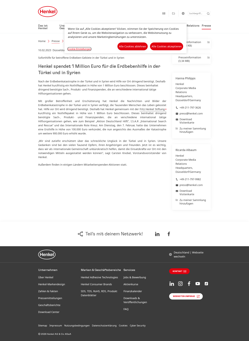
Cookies (123, 325)
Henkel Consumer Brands (96, 284)
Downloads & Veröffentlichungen (135, 300)
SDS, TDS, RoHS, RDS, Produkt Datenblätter (99, 293)
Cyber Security (138, 325)
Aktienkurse (130, 284)
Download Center (48, 312)
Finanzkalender (132, 291)
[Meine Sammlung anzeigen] (173, 13)
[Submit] (208, 13)
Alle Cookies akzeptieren (167, 46)
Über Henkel (45, 277)
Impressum (55, 325)
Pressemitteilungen (50, 298)
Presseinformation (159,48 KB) (189, 43)
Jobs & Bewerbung (134, 277)
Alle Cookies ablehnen (132, 46)
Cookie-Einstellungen (79, 49)
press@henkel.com (191, 113)
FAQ (126, 309)
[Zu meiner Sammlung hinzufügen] (208, 44)
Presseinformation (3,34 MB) (189, 59)
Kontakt (177, 271)
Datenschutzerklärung (104, 325)
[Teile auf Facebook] (169, 234)
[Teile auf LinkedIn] (157, 234)
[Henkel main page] (47, 11)
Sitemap (42, 325)
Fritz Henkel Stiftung (152, 109)
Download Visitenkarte (187, 120)
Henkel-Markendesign (51, 284)
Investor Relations (186, 25)
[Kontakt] (163, 13)
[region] (125, 38)
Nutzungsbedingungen (77, 325)
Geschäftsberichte (49, 305)
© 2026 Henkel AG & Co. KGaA (54, 334)
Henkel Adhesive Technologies (99, 277)
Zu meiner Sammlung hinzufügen (193, 130)
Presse (206, 25)
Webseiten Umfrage (184, 296)
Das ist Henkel (43, 27)
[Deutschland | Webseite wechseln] (183, 13)
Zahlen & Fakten (48, 291)
